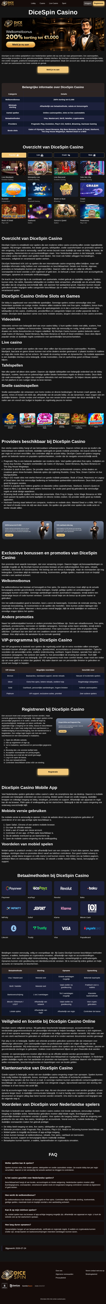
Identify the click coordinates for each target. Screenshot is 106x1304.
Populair (12, 155)
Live (38, 155)
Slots (90, 155)
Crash (64, 155)
